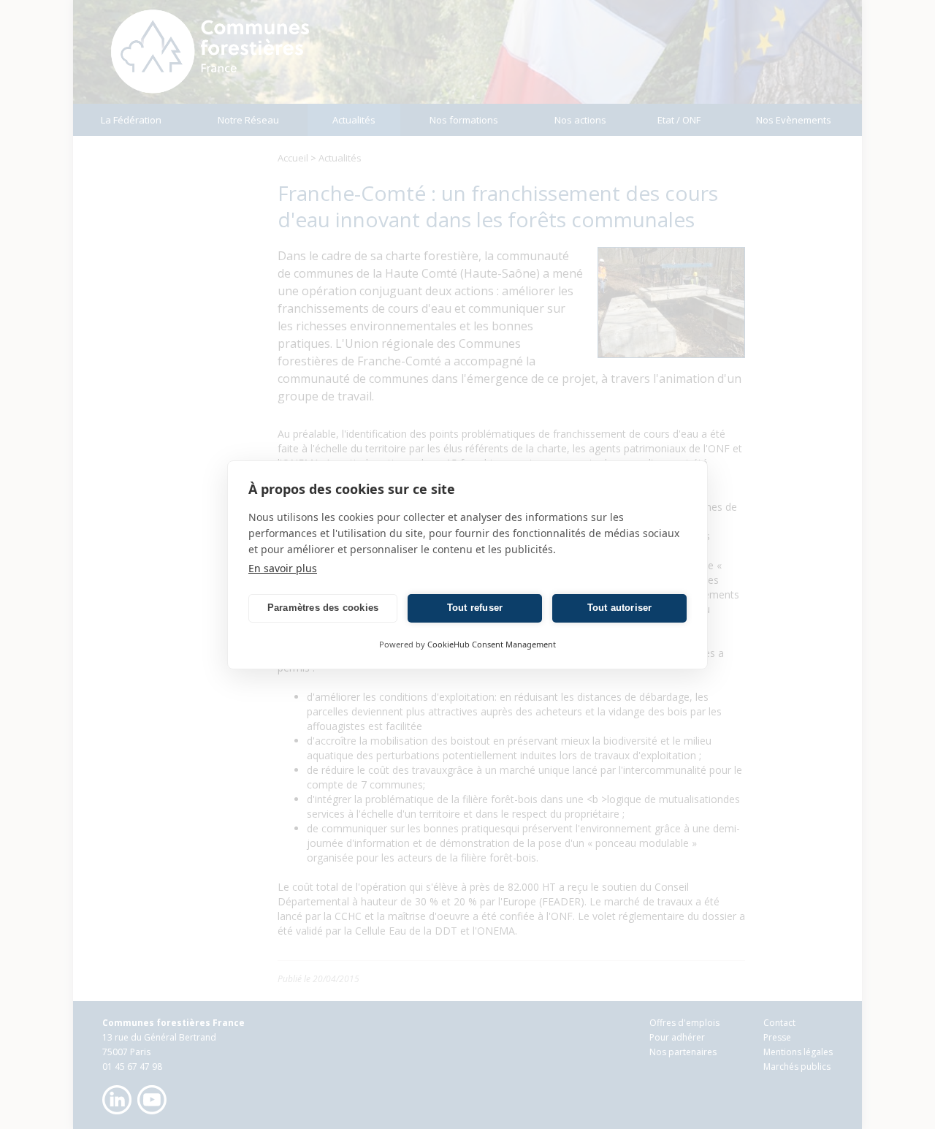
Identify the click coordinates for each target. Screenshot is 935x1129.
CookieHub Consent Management (491, 644)
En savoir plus (282, 568)
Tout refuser (475, 607)
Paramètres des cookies (322, 607)
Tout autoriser (619, 607)
